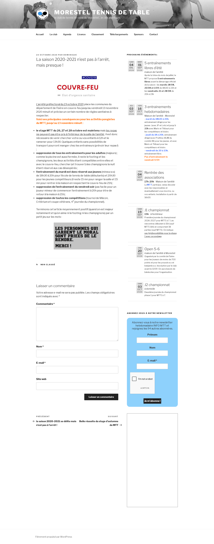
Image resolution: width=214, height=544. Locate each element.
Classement (97, 34)
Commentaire (45, 303)
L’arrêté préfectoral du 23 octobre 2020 (60, 104)
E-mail (41, 362)
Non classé (48, 264)
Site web (41, 379)
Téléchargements (119, 34)
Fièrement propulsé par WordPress (53, 536)
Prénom (152, 334)
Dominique (70, 55)
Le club (53, 34)
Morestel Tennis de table (102, 12)
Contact (153, 34)
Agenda (67, 34)
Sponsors (139, 34)
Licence (81, 34)
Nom (40, 346)
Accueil (40, 34)
